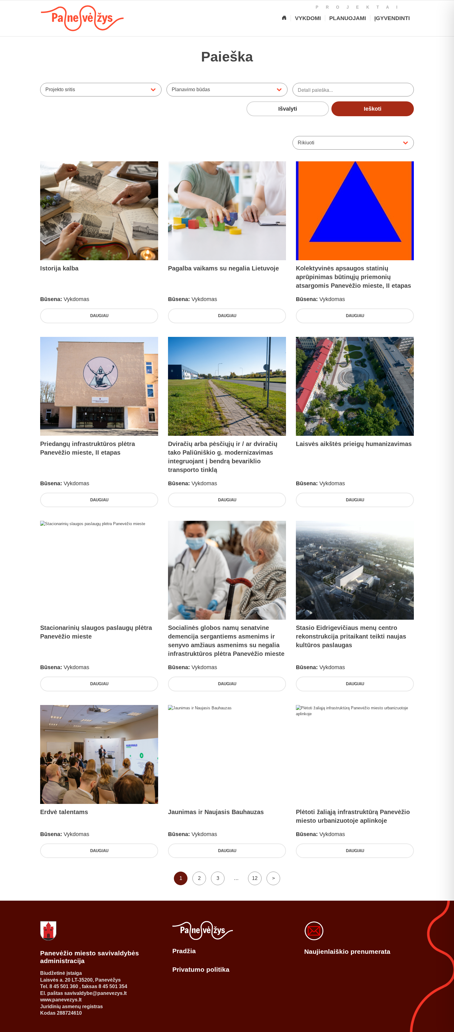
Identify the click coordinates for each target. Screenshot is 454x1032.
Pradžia (184, 950)
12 (255, 878)
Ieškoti (372, 109)
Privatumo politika (200, 969)
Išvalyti (287, 109)
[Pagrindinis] (284, 18)
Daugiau (99, 315)
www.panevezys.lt (61, 999)
